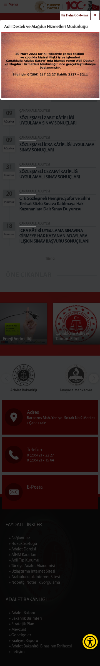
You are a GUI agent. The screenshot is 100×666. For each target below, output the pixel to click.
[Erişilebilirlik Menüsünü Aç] (90, 641)
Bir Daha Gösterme (74, 15)
